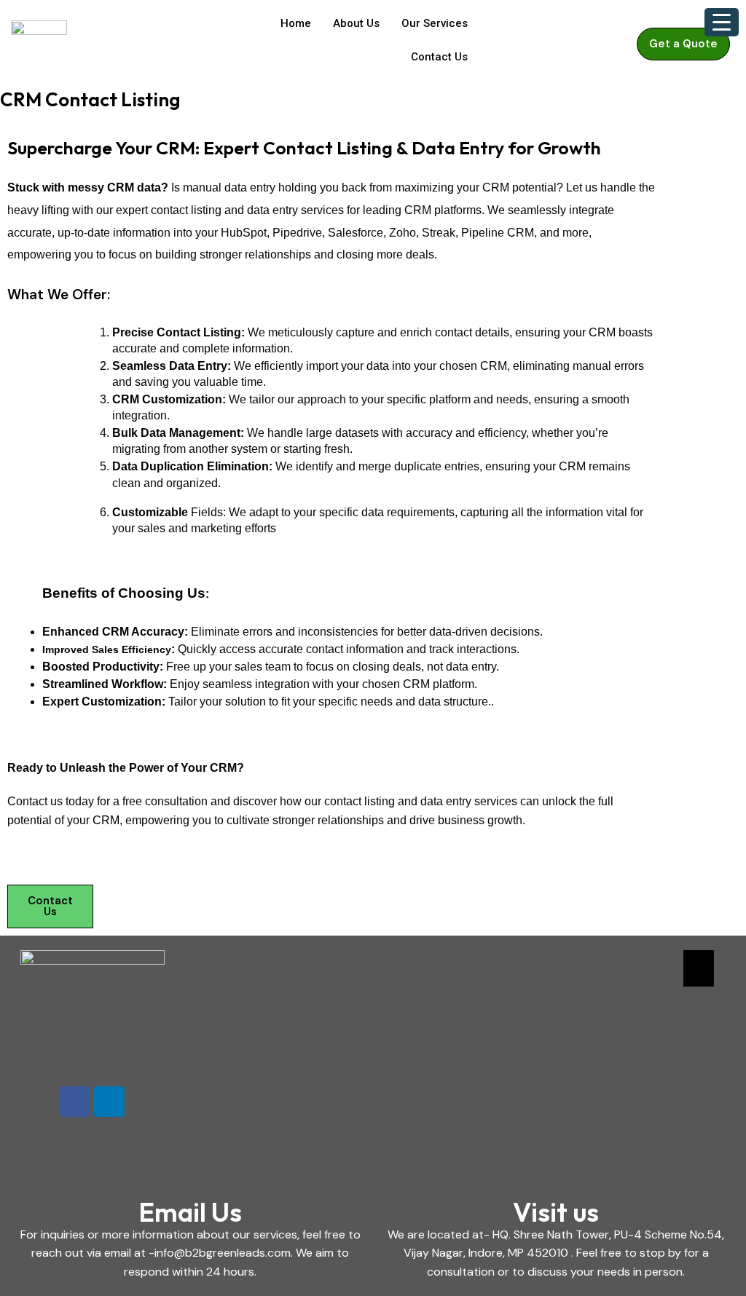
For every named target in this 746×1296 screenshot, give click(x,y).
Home (295, 23)
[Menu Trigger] (721, 22)
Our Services (434, 23)
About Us (356, 23)
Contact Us (439, 56)
